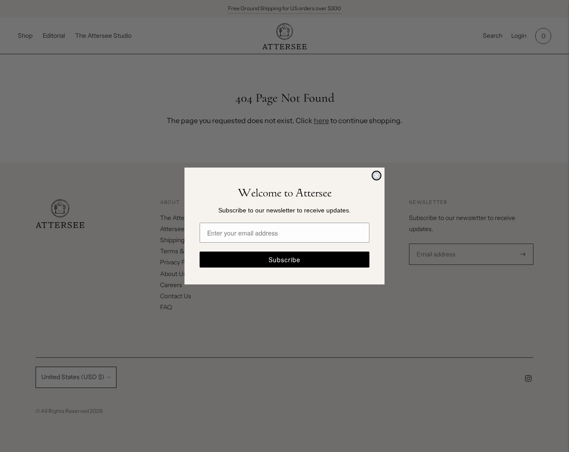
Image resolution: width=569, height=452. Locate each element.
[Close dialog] (376, 175)
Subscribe (284, 259)
